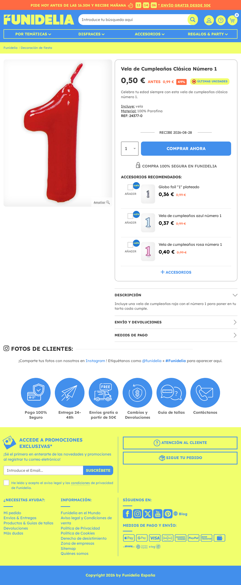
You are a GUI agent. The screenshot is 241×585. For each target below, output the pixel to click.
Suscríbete (98, 470)
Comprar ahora (186, 148)
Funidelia (10, 48)
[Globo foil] (148, 194)
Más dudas (13, 533)
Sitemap (68, 548)
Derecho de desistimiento (84, 538)
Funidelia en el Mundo (80, 512)
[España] (127, 514)
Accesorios (148, 34)
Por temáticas (31, 34)
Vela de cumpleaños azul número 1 (190, 215)
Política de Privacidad (80, 528)
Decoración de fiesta (36, 48)
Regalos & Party (206, 34)
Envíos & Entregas (20, 517)
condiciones (80, 483)
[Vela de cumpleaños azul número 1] (148, 222)
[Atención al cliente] (221, 20)
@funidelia (151, 360)
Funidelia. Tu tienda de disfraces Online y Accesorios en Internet (39, 20)
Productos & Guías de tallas (28, 523)
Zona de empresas (77, 543)
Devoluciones (16, 528)
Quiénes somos (74, 553)
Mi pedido (12, 512)
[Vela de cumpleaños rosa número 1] (148, 251)
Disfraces (89, 34)
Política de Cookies (78, 533)
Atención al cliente (183, 442)
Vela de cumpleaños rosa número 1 (190, 244)
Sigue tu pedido (183, 457)
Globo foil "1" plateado (179, 186)
